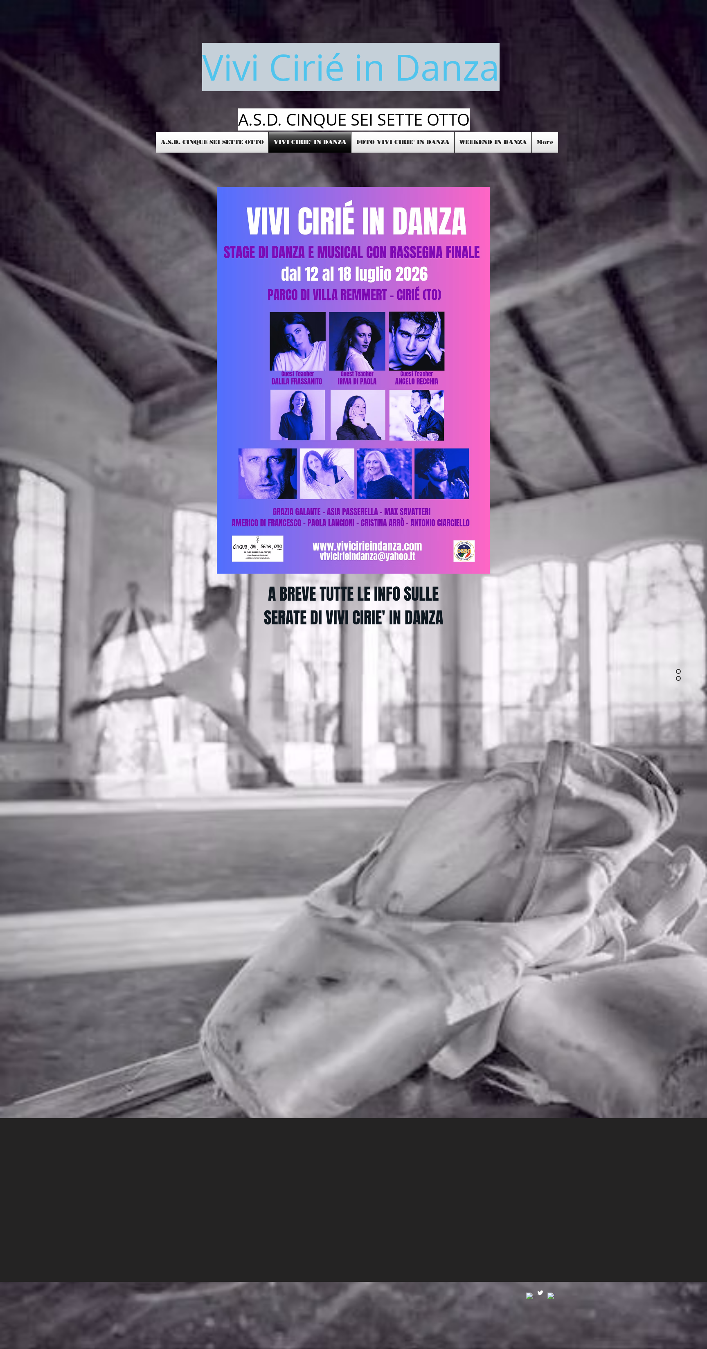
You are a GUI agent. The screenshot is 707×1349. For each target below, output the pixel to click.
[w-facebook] (529, 1296)
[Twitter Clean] (540, 1292)
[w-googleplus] (550, 1296)
